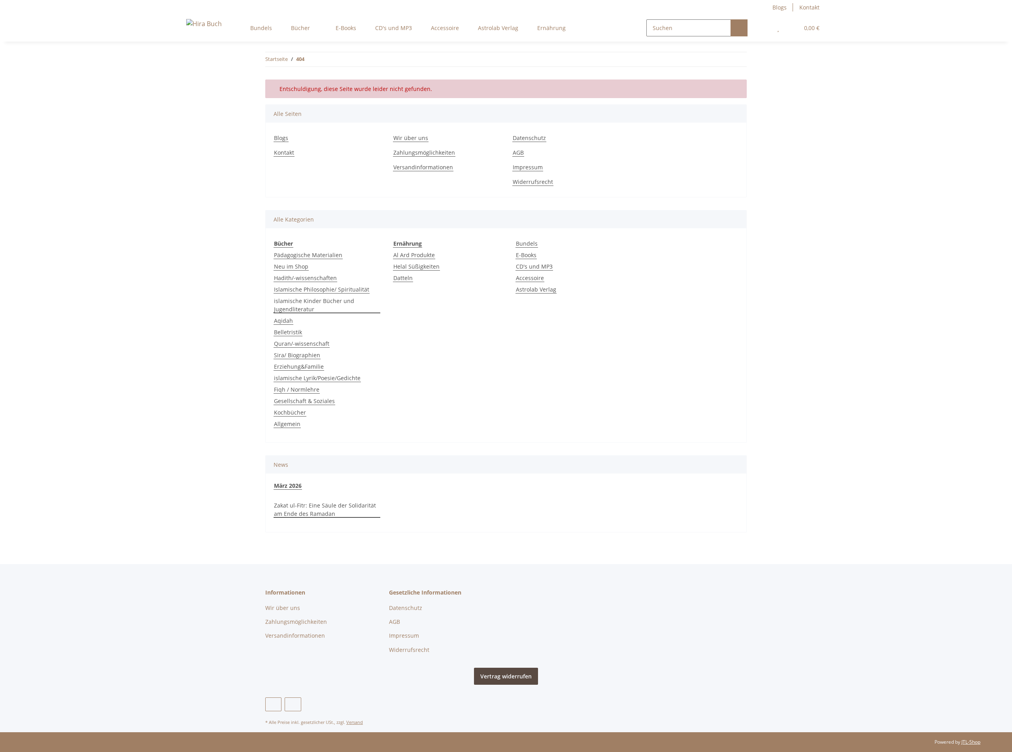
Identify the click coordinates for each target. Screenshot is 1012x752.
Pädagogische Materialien (308, 255)
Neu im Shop (291, 266)
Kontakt (809, 7)
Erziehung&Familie (299, 366)
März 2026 (288, 485)
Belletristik (288, 332)
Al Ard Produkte (414, 255)
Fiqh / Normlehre (296, 389)
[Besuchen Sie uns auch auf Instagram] (293, 704)
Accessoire (530, 278)
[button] (762, 28)
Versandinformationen (423, 167)
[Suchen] (739, 27)
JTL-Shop (970, 742)
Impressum (528, 167)
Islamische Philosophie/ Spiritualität (321, 289)
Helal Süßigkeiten (416, 266)
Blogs (779, 7)
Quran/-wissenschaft (301, 343)
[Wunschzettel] (778, 28)
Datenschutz (529, 138)
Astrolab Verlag (536, 289)
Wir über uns (410, 138)
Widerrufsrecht (533, 182)
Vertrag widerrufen (506, 676)
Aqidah (283, 320)
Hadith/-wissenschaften (305, 278)
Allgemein (287, 424)
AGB (518, 152)
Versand (354, 722)
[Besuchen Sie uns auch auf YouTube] (273, 704)
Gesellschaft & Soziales (304, 401)
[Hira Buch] (204, 23)
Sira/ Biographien (297, 355)
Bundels (527, 243)
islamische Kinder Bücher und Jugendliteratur (314, 305)
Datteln (403, 278)
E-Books (526, 255)
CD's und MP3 (534, 266)
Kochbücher (290, 412)
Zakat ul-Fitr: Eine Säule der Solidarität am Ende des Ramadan (325, 509)
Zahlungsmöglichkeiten (424, 152)
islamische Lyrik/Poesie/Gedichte (317, 378)
